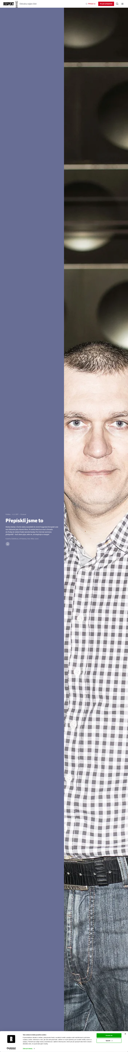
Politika (8, 514)
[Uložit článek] (8, 544)
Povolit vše (109, 1035)
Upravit (108, 1040)
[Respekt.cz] (8, 3)
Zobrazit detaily (27, 1048)
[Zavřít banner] (125, 1033)
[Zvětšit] (96, 530)
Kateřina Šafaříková (12, 539)
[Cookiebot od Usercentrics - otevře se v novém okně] (11, 1048)
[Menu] (122, 4)
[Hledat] (117, 4)
